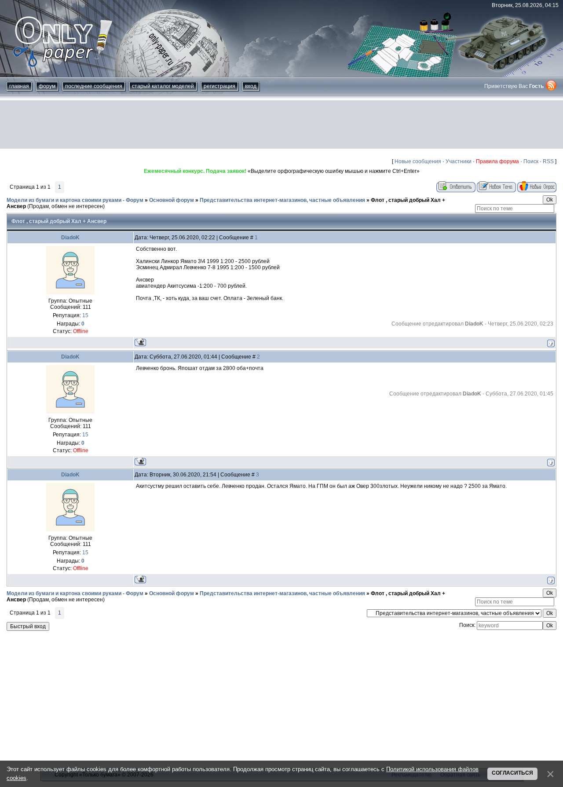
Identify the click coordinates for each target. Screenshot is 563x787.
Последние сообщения (93, 86)
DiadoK (70, 237)
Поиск (530, 161)
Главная (19, 86)
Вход (250, 86)
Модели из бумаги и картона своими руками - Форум (75, 200)
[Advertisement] (281, 124)
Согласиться (512, 773)
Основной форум (171, 200)
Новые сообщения (418, 161)
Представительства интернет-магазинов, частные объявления (282, 200)
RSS (548, 161)
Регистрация (219, 86)
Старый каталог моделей (163, 86)
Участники (459, 161)
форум (47, 86)
